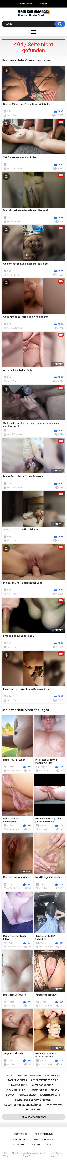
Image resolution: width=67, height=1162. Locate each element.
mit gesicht (33, 1109)
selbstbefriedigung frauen (33, 1099)
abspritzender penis (44, 1080)
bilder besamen (53, 1105)
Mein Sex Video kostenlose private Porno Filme (28, 1155)
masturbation (52, 1075)
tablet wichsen (17, 1080)
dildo (9, 1075)
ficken (55, 1090)
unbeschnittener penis (28, 1075)
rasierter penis (38, 1090)
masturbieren (19, 1085)
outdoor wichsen (43, 1085)
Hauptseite (20, 1134)
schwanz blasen (27, 1095)
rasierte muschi (50, 1095)
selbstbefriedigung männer (22, 1104)
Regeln (35, 1144)
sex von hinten (17, 1090)
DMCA (50, 1144)
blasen (10, 1095)
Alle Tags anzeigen (34, 1116)
